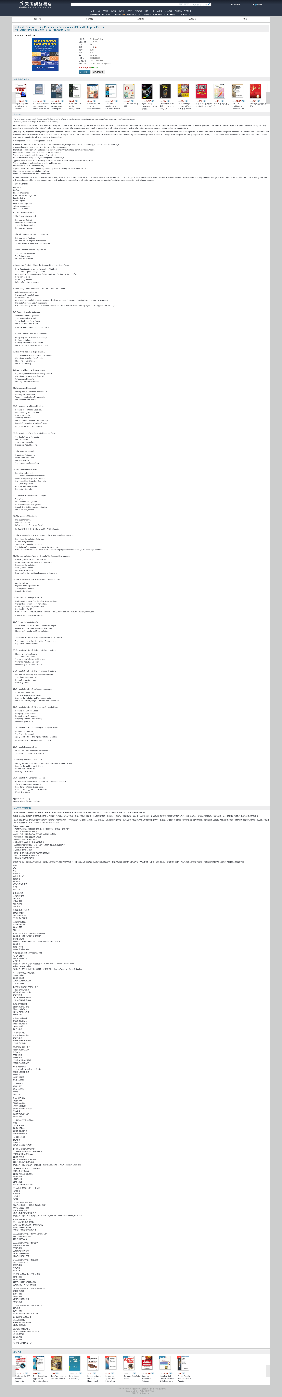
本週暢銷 (141, 19)
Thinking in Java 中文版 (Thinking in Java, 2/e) (167, 106)
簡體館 (121, 10)
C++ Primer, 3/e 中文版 (130, 104)
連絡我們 (145, 1389)
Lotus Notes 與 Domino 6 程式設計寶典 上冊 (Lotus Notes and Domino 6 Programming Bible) (185, 109)
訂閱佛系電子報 (185, 14)
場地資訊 (187, 10)
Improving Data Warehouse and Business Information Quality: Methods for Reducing (22, 109)
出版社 (159, 10)
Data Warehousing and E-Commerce (58, 1377)
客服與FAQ (136, 1389)
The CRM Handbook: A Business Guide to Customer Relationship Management (112, 109)
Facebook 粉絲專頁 (124, 1389)
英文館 (113, 10)
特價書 (244, 19)
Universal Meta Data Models (131, 1377)
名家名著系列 (157, 14)
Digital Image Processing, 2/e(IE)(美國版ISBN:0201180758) (149, 107)
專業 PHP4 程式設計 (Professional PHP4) (204, 104)
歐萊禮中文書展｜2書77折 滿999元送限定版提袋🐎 (107, 14)
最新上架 (37, 19)
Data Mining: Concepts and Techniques (56, 106)
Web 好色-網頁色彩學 (221, 104)
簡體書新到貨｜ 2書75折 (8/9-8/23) (139, 14)
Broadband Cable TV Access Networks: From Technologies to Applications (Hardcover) (94, 109)
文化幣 (166, 14)
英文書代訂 (174, 14)
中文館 (105, 10)
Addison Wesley (96, 39)
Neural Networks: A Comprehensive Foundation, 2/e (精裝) (41, 107)
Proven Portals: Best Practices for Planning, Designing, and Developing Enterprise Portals (185, 1382)
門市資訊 (178, 10)
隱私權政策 (153, 1389)
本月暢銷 (192, 19)
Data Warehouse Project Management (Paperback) (76, 107)
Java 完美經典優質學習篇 (258, 104)
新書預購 (89, 19)
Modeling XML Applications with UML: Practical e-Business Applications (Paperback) (167, 1382)
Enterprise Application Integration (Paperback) (110, 1380)
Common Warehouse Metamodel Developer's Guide (149, 1380)
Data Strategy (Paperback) (75, 1377)
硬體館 (129, 10)
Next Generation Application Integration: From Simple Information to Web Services (41, 1381)
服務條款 (162, 1389)
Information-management (100, 63)
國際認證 (138, 10)
